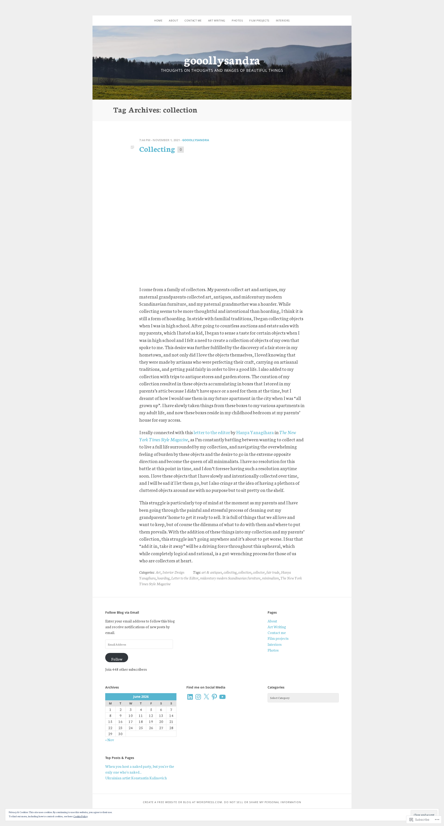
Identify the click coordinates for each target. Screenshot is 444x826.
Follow (116, 658)
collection (244, 572)
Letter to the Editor (184, 577)
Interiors (283, 20)
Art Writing (216, 20)
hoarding (163, 577)
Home (158, 20)
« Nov (109, 739)
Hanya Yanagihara (255, 432)
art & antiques (212, 572)
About (173, 20)
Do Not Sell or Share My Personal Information (262, 802)
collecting (230, 572)
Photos (237, 20)
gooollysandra (222, 59)
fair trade (272, 572)
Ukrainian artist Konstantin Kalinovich (136, 777)
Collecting (157, 148)
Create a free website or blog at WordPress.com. (183, 802)
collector (259, 572)
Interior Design (173, 572)
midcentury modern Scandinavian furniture (230, 577)
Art (158, 572)
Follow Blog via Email (122, 612)
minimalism (270, 577)
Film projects (259, 20)
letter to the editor (212, 432)
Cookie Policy (80, 816)
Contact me (193, 20)
